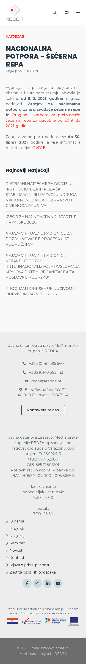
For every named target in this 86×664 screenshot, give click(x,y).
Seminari (17, 543)
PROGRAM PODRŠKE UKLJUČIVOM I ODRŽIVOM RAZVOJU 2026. (40, 291)
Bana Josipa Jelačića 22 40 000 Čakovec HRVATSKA (43, 392)
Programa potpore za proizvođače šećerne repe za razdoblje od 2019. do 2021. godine (43, 120)
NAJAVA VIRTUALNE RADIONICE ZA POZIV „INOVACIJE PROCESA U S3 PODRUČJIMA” (39, 239)
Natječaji (17, 536)
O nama (16, 521)
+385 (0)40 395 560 (46, 363)
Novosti (16, 550)
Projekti (16, 528)
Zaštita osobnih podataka (32, 572)
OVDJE (38, 148)
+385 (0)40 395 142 (45, 372)
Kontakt (17, 558)
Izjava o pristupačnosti (29, 565)
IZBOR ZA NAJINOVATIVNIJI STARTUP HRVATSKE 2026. (41, 219)
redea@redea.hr (45, 381)
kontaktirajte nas (43, 410)
